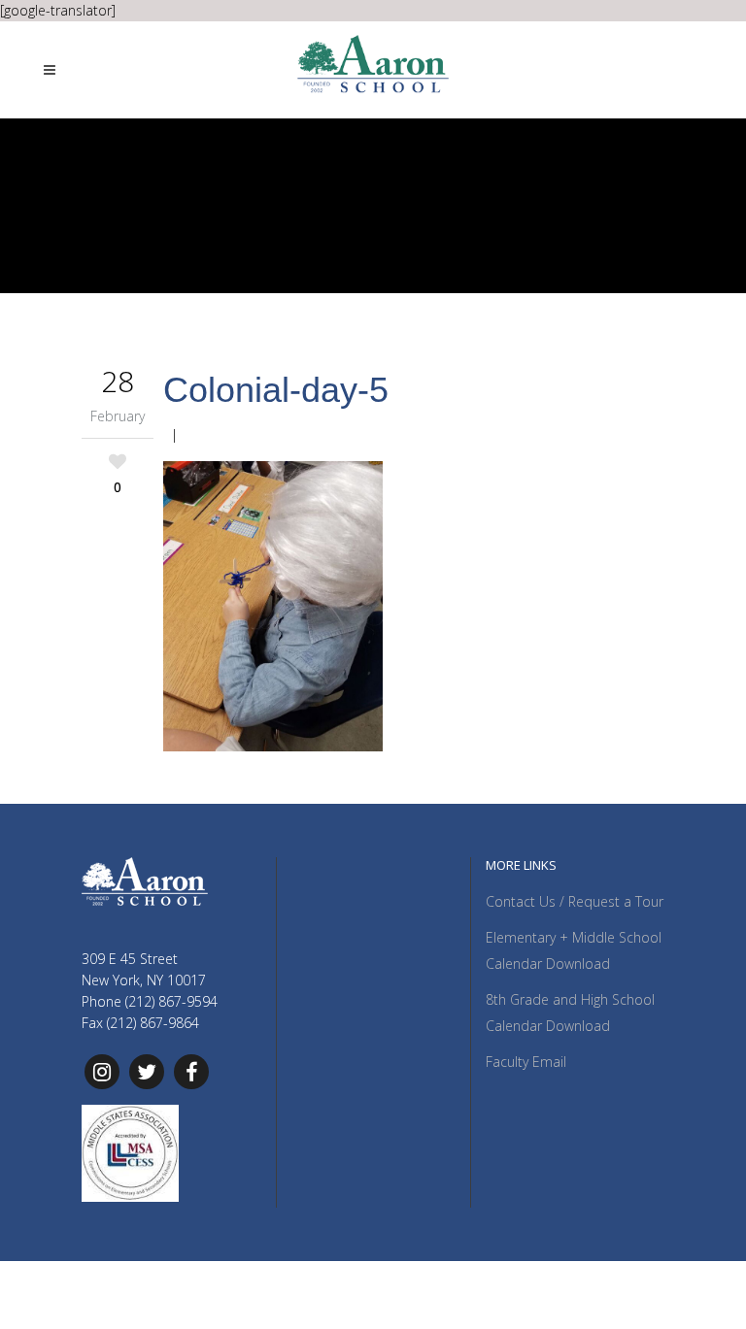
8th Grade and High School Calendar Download (570, 1012)
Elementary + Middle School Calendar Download (573, 950)
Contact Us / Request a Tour (574, 901)
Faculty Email (526, 1061)
